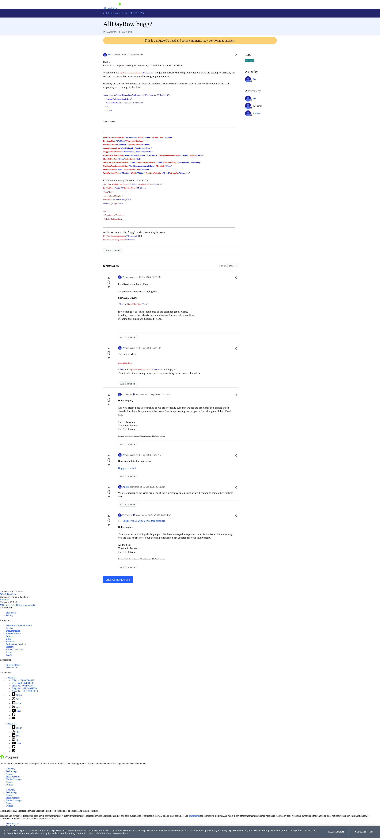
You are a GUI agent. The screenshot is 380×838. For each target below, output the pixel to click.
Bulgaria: (24, 688)
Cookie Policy (13, 833)
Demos (9, 628)
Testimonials (12, 667)
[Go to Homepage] (119, 8)
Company (10, 768)
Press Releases (13, 776)
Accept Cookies (336, 831)
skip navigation (110, 8)
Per (109, 54)
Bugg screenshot (127, 468)
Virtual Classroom (14, 649)
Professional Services (16, 644)
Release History (13, 633)
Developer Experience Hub (19, 625)
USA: (23, 680)
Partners (10, 647)
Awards (9, 774)
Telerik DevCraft (8, 594)
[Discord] (13, 718)
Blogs (8, 639)
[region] (190, 832)
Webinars (10, 641)
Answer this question (118, 579)
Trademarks (194, 816)
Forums (9, 636)
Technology (11, 771)
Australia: (25, 691)
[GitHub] (13, 715)
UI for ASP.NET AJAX (133, 13)
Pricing (9, 615)
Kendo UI (5, 599)
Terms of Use (12, 823)
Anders (125, 487)
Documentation (13, 631)
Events (9, 652)
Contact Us (11, 677)
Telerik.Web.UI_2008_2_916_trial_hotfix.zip (143, 521)
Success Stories (13, 665)
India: (23, 685)
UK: (23, 683)
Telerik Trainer (129, 436)
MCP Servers (6, 605)
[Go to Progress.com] (9, 758)
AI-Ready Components (24, 605)
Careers (9, 782)
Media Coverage (14, 779)
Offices (9, 784)
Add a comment (113, 250)
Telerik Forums (112, 13)
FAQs (9, 655)
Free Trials (11, 612)
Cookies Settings (364, 831)
